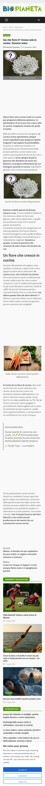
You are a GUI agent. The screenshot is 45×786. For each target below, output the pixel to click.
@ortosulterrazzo (14, 427)
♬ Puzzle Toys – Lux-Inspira (19, 445)
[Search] (39, 20)
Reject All (22, 782)
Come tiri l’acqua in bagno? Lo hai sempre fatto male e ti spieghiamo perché (20, 566)
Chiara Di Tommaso (12, 47)
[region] (22, 764)
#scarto (26, 437)
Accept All (22, 770)
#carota (18, 437)
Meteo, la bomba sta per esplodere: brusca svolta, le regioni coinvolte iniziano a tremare (20, 553)
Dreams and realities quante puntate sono (22, 681)
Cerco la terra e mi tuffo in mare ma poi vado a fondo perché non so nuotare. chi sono (22, 638)
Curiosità (7, 35)
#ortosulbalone (13, 440)
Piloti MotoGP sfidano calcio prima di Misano (22, 597)
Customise (22, 776)
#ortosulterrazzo (29, 434)
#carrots (35, 437)
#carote (9, 437)
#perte (25, 440)
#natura (33, 440)
